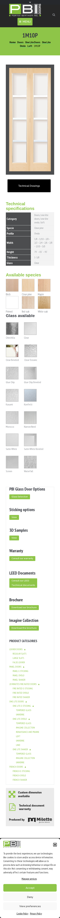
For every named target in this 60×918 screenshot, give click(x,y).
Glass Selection (20, 496)
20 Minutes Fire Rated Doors (22, 684)
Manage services (29, 878)
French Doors (16, 766)
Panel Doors (15, 666)
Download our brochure (24, 607)
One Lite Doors (16, 701)
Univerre (20, 714)
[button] (55, 844)
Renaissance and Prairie (27, 731)
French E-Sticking (21, 771)
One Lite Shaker (20, 749)
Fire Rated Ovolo (21, 692)
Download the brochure (24, 628)
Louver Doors (15, 649)
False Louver (19, 662)
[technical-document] (30, 807)
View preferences (30, 906)
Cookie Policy (22, 913)
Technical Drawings (29, 185)
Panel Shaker (19, 679)
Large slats (18, 658)
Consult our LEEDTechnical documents (23, 582)
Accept (30, 887)
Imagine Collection (25, 727)
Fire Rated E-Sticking (23, 688)
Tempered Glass (23, 710)
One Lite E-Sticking (22, 705)
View (14, 517)
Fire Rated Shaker (21, 697)
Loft (18, 736)
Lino (18, 745)
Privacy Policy (36, 913)
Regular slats (19, 653)
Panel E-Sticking (20, 671)
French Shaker (20, 779)
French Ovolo (19, 775)
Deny (30, 897)
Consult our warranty (22, 558)
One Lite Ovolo (20, 718)
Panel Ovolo (18, 675)
